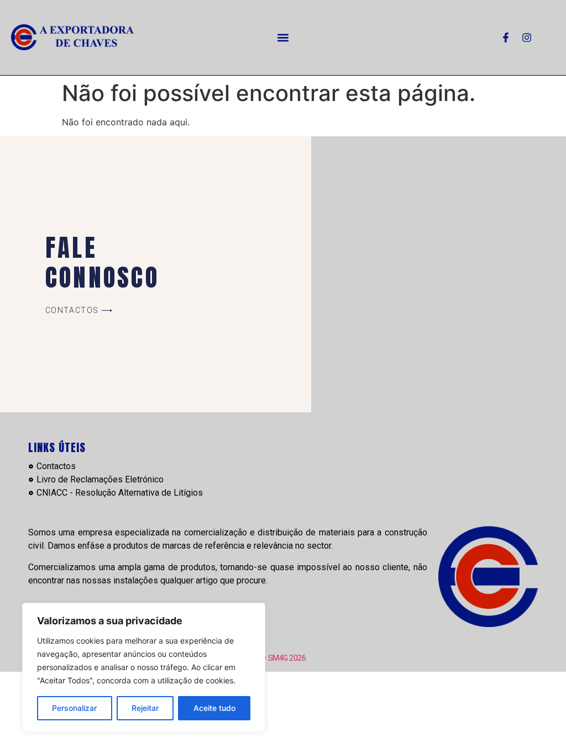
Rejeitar (145, 708)
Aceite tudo (214, 708)
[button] (283, 37)
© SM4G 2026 (283, 658)
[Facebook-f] (506, 38)
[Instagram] (527, 38)
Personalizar (74, 708)
